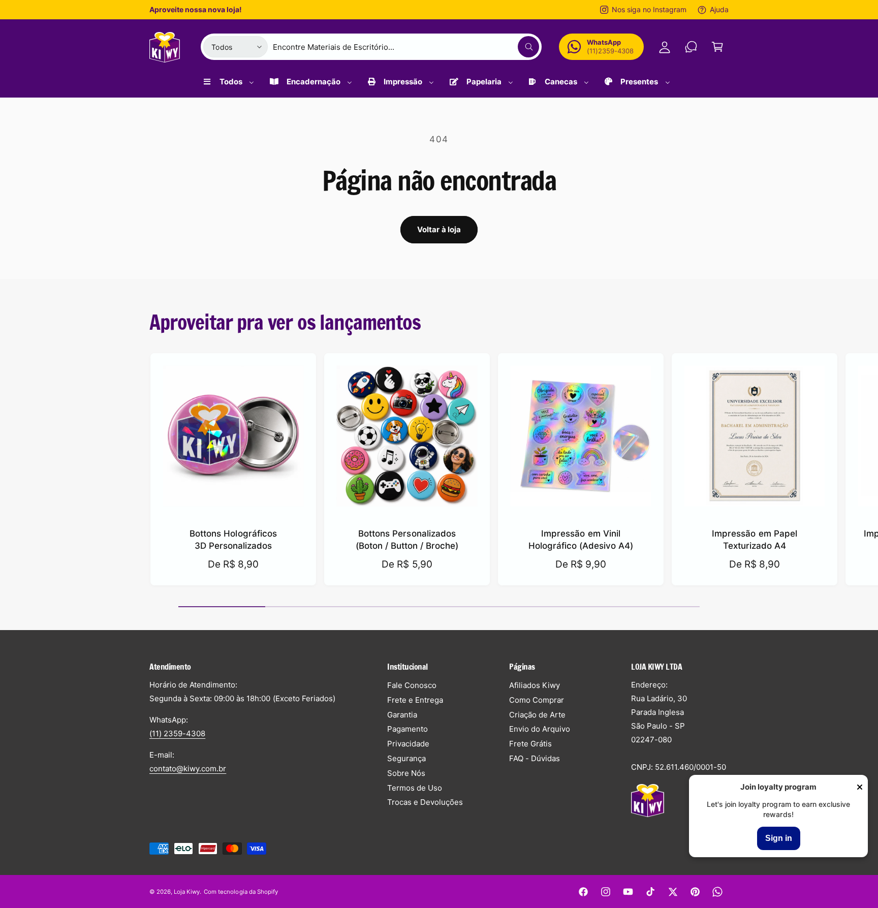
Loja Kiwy (187, 891)
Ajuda (719, 9)
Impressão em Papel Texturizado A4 (754, 539)
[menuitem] (228, 85)
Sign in (778, 838)
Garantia (402, 714)
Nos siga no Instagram (649, 9)
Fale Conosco (411, 685)
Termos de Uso (414, 788)
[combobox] (406, 47)
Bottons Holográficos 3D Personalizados (233, 539)
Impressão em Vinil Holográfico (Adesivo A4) (580, 539)
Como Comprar (536, 700)
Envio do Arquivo (539, 729)
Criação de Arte (537, 714)
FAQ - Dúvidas (534, 758)
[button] (717, 47)
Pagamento (407, 729)
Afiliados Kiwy (534, 685)
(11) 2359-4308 (177, 733)
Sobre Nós (406, 773)
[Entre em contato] (691, 47)
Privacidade (408, 743)
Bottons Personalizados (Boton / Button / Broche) (407, 539)
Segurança (406, 758)
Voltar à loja (439, 229)
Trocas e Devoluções (425, 802)
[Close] (860, 788)
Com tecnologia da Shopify (240, 891)
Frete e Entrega (415, 700)
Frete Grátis (530, 743)
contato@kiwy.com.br (187, 768)
